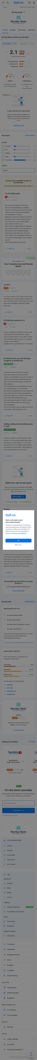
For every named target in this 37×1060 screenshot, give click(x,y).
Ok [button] (18, 540)
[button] (18, 545)
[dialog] (18, 530)
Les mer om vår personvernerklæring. (16, 533)
